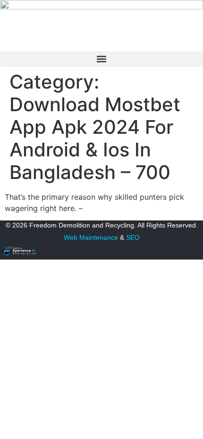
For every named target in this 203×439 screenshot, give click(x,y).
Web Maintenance (91, 237)
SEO (133, 237)
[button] (101, 59)
